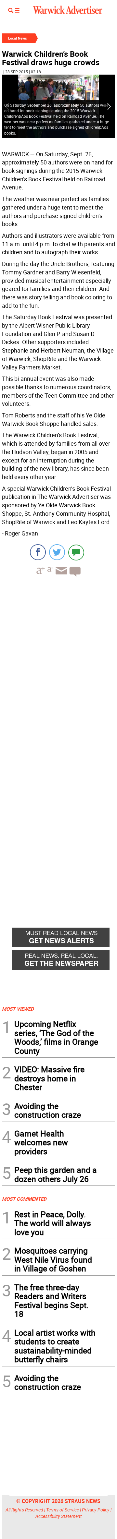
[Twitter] (57, 552)
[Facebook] (38, 552)
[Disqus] (58, 664)
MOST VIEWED (18, 1008)
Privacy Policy (96, 1510)
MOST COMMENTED (24, 1199)
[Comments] (76, 552)
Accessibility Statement (58, 1516)
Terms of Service (62, 1510)
